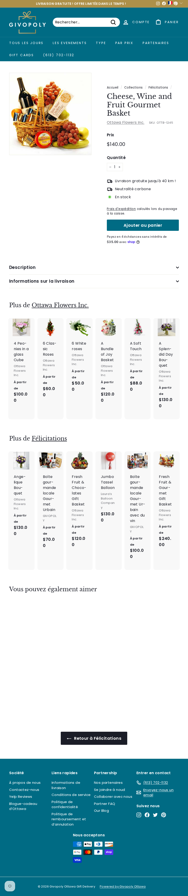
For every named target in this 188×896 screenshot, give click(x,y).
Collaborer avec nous (113, 796)
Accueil (113, 87)
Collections (133, 87)
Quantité (116, 157)
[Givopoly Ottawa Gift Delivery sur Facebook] (147, 815)
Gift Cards (21, 55)
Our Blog (101, 810)
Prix (110, 135)
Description (22, 267)
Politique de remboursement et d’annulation (69, 819)
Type (101, 43)
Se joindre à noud (109, 789)
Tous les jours (26, 43)
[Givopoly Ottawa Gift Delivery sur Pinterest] (163, 815)
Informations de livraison (66, 785)
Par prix (124, 43)
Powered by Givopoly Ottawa (123, 886)
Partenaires (156, 43)
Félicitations (158, 87)
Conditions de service (71, 794)
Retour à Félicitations (97, 738)
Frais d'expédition (121, 209)
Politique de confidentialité (65, 804)
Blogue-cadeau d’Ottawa (23, 806)
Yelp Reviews (20, 796)
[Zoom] (50, 114)
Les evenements (70, 43)
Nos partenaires (108, 782)
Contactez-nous (24, 789)
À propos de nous (25, 782)
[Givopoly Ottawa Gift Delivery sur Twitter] (155, 815)
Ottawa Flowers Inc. (125, 122)
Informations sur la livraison (42, 281)
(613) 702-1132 (58, 55)
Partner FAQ (104, 803)
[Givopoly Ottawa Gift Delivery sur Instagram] (138, 815)
